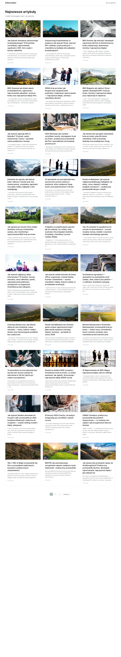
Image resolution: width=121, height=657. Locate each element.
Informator (10, 2)
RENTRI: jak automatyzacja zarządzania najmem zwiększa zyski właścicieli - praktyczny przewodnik (60, 465)
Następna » (66, 494)
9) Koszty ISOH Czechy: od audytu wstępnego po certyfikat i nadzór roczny (60, 417)
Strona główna (111, 3)
